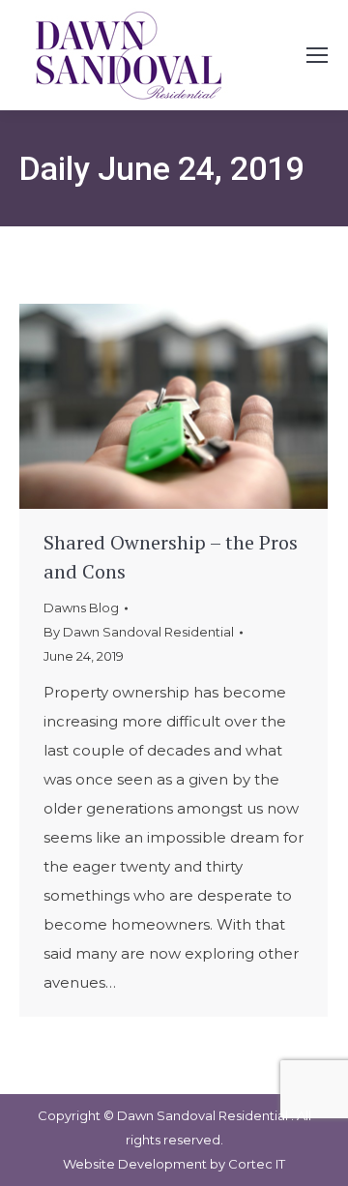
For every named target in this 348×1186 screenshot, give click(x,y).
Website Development (136, 1163)
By (139, 631)
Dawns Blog (81, 607)
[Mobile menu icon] (317, 55)
